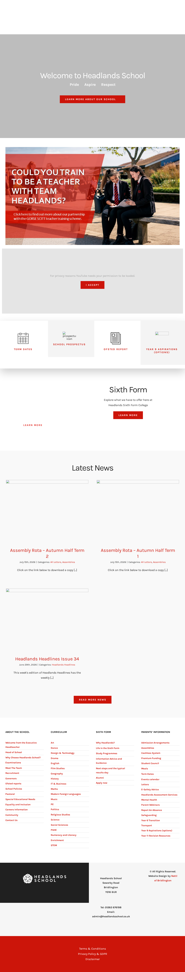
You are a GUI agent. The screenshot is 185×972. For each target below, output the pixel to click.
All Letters (55, 562)
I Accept (92, 284)
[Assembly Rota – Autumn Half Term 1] (138, 511)
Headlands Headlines (63, 664)
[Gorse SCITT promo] (92, 148)
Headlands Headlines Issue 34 (47, 659)
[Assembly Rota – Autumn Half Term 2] (47, 511)
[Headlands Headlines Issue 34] (47, 619)
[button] (174, 31)
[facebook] (41, 890)
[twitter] (47, 890)
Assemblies (68, 562)
